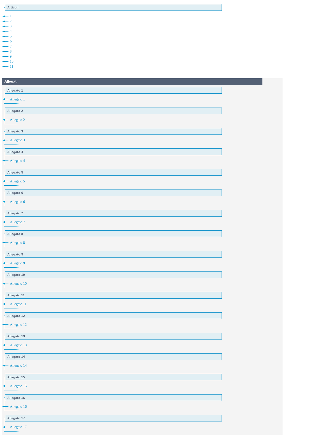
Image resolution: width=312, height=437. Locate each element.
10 (11, 61)
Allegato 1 (17, 99)
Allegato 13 (18, 345)
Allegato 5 (17, 181)
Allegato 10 (18, 283)
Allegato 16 (18, 406)
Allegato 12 (18, 324)
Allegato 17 (18, 427)
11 (11, 66)
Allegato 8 (17, 243)
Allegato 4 (17, 161)
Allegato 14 (18, 365)
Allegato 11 (18, 304)
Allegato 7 (17, 222)
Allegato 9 (17, 263)
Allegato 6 (17, 202)
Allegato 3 (17, 140)
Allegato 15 (18, 386)
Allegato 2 (17, 120)
